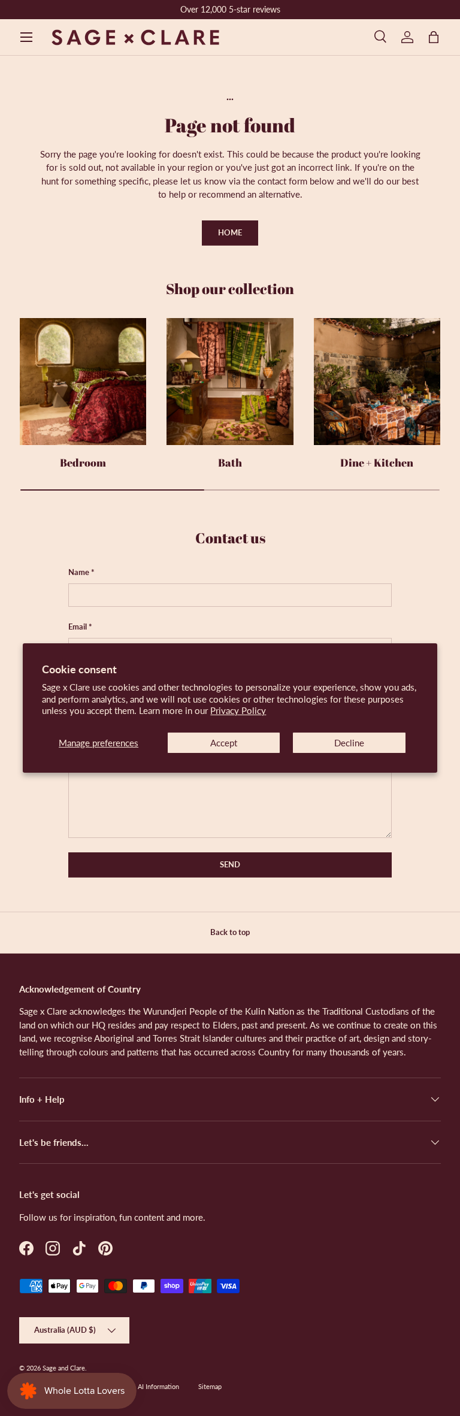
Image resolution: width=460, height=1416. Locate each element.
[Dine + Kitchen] (377, 381)
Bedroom (83, 462)
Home (230, 232)
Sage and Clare (64, 1368)
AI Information (158, 1386)
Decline (349, 742)
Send (230, 864)
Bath (230, 462)
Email (77, 626)
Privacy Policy (238, 710)
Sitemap (210, 1386)
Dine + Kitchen (376, 462)
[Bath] (230, 381)
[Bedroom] (83, 381)
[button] (433, 37)
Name (78, 572)
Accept (223, 742)
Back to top (230, 932)
